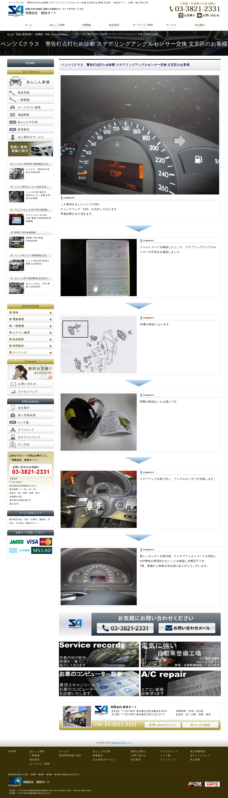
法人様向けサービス (104, 760)
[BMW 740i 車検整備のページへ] (16, 239)
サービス (64, 751)
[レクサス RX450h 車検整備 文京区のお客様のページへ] (16, 170)
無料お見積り (138, 751)
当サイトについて (200, 755)
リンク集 (165, 755)
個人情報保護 (197, 751)
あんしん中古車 (101, 751)
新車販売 (98, 755)
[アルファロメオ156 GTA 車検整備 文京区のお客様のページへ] (16, 216)
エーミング (20, 352)
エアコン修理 (21, 332)
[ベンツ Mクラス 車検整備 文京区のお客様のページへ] (16, 262)
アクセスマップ (169, 751)
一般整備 (18, 326)
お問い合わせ (211, 15)
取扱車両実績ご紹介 (70, 755)
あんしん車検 (37, 751)
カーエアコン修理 (40, 764)
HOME (12, 751)
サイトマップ (167, 760)
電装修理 (18, 319)
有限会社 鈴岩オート (121, 743)
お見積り (189, 15)
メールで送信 (202, 725)
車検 (15, 312)
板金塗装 (18, 339)
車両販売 (18, 345)
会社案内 (136, 760)
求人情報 (195, 760)
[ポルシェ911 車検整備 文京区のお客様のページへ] (16, 284)
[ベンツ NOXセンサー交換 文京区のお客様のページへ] (16, 193)
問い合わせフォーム (164, 725)
